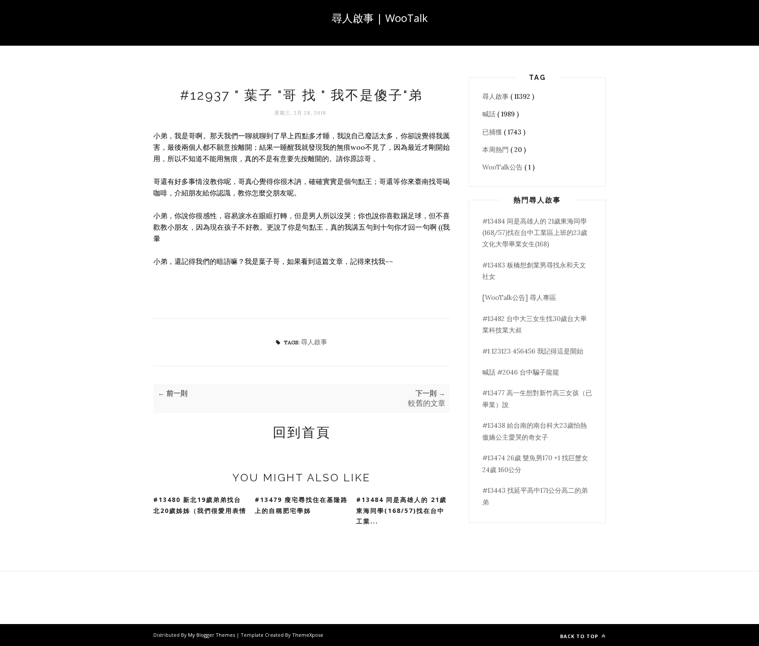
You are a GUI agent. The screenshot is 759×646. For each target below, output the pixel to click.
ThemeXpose (307, 635)
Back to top (580, 636)
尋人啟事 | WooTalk (380, 18)
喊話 (489, 114)
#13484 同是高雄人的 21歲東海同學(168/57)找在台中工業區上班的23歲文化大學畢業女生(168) (534, 233)
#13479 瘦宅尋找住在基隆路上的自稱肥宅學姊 (301, 505)
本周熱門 (496, 149)
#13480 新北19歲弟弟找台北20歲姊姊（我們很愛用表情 (199, 505)
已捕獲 (493, 132)
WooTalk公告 (503, 167)
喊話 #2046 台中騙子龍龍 (520, 372)
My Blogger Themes (212, 635)
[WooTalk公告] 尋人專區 (519, 297)
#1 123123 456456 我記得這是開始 (532, 351)
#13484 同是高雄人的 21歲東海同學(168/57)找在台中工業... (401, 510)
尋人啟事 (314, 342)
